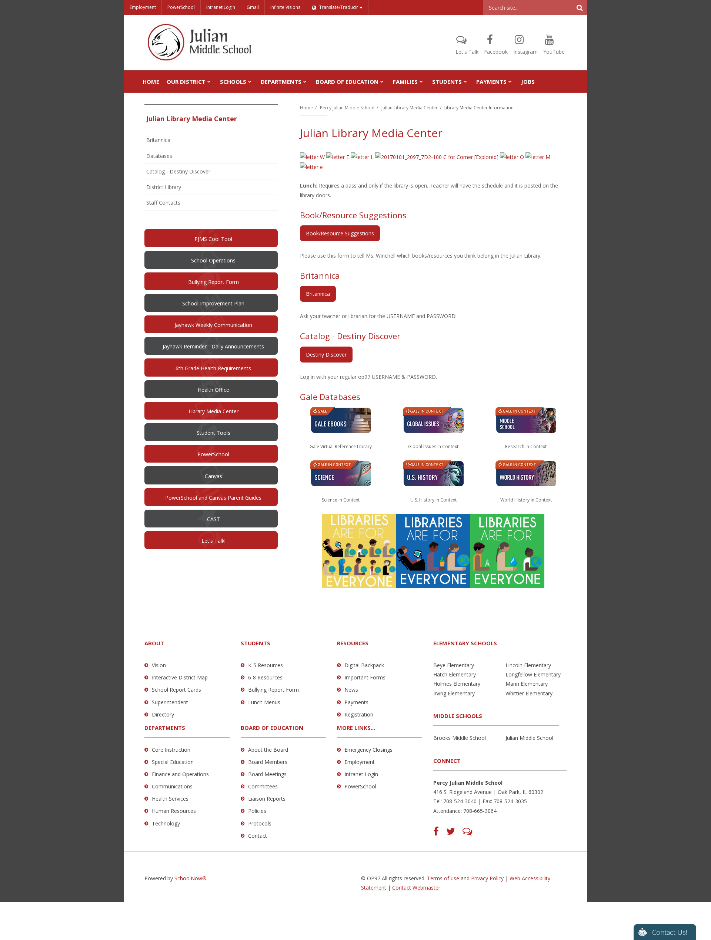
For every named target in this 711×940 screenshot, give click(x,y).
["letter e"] (311, 166)
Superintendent (170, 702)
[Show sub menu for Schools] (249, 81)
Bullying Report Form (273, 689)
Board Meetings (267, 774)
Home (306, 108)
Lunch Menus (264, 702)
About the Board (268, 749)
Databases (159, 155)
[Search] (579, 7)
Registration (358, 714)
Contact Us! (669, 932)
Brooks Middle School (459, 737)
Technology (166, 823)
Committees (263, 786)
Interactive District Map (180, 677)
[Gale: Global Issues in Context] (340, 419)
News (351, 689)
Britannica (318, 293)
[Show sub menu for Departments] (305, 81)
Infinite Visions (285, 7)
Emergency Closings (368, 749)
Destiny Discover (326, 354)
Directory (163, 714)
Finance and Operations (180, 774)
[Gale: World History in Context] (525, 472)
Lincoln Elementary (528, 665)
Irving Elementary (454, 693)
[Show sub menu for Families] (421, 81)
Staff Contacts (163, 202)
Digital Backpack (364, 665)
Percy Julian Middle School (347, 108)
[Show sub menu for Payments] (510, 81)
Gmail (253, 7)
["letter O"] (512, 156)
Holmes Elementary (456, 683)
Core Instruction (171, 749)
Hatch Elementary (454, 674)
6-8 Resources (265, 677)
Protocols (259, 823)
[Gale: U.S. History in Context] (433, 472)
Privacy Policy (487, 878)
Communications (172, 786)
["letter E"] (337, 156)
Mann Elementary (526, 683)
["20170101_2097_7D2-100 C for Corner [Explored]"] (436, 156)
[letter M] (537, 156)
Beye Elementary (453, 665)
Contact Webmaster (416, 887)
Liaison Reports (267, 798)
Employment (143, 7)
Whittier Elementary (529, 693)
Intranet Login (220, 7)
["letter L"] (362, 156)
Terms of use (443, 878)
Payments (356, 702)
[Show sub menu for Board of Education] (382, 81)
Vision (159, 665)
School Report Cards (176, 689)
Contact (257, 835)
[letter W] (312, 156)
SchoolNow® (190, 878)
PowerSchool (181, 7)
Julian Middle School (529, 737)
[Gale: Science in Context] (340, 472)
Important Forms (364, 677)
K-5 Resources (265, 665)
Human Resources (174, 810)
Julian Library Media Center (409, 108)
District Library (163, 187)
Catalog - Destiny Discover (178, 171)
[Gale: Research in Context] (525, 419)
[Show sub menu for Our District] (209, 81)
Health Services (170, 798)
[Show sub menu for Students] (465, 81)
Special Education (173, 761)
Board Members (267, 761)
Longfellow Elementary (533, 674)
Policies (257, 810)
